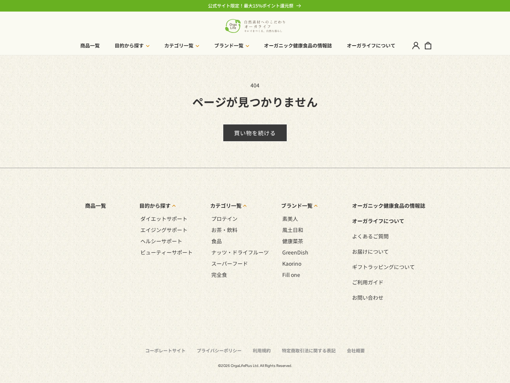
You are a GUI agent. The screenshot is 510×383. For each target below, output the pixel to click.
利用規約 (262, 350)
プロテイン (224, 218)
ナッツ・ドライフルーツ (240, 252)
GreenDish (295, 252)
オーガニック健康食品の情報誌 (388, 205)
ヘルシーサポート (161, 241)
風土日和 (292, 230)
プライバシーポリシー (219, 350)
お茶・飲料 (224, 230)
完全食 (219, 274)
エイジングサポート (163, 230)
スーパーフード (229, 263)
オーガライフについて (378, 221)
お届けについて (370, 251)
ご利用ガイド (367, 282)
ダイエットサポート (163, 218)
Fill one (291, 274)
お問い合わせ (367, 297)
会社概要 (356, 350)
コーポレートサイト (165, 350)
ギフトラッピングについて (383, 267)
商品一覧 (95, 205)
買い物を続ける (255, 133)
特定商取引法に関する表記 (309, 350)
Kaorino (291, 263)
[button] (132, 46)
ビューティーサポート (166, 252)
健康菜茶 (292, 241)
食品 (216, 241)
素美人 (290, 218)
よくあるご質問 (370, 236)
